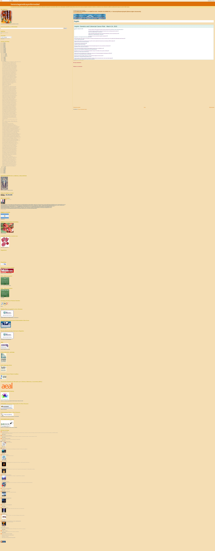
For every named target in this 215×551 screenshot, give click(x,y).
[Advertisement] (81, 99)
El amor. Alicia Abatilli (9, 442)
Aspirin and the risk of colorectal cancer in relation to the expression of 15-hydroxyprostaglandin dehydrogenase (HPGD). (92, 53)
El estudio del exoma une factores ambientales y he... (9, 71)
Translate (8, 38)
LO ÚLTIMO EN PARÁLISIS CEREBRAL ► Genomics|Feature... (11, 130)
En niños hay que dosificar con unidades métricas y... (9, 62)
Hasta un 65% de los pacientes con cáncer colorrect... (9, 150)
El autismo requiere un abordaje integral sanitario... (9, 89)
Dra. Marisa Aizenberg (5, 481)
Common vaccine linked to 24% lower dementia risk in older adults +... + (11, 439)
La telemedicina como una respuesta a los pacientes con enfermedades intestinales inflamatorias (19, 482)
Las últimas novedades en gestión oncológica (8, 98)
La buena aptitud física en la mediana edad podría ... (9, 64)
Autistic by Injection (5, 507)
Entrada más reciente (76, 107)
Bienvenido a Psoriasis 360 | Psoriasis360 (8, 537)
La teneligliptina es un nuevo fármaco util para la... (9, 160)
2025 (2, 43)
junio (3, 58)
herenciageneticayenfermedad (25, 4)
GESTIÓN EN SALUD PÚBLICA (7, 435)
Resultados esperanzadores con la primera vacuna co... (10, 101)
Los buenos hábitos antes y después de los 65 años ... (9, 153)
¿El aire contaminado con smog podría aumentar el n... (9, 112)
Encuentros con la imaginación (7, 504)
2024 (2, 44)
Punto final (3, 505)
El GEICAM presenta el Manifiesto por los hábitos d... (9, 110)
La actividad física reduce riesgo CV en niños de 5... (9, 87)
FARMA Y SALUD (4, 530)
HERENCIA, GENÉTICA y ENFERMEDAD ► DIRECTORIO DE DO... (11, 61)
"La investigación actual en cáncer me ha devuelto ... (9, 94)
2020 (2, 48)
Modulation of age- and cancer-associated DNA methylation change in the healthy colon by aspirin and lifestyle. (91, 50)
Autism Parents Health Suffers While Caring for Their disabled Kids (15, 508)
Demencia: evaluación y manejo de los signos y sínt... (9, 157)
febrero (3, 166)
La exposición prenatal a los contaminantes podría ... (9, 116)
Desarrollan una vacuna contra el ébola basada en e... (9, 151)
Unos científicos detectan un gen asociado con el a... (9, 111)
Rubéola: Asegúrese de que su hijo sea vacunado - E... (9, 164)
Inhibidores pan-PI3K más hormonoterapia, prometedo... (9, 95)
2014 (2, 168)
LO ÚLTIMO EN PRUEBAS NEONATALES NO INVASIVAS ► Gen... (11, 136)
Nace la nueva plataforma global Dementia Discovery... (9, 99)
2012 (2, 170)
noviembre (3, 54)
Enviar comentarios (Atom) (82, 109)
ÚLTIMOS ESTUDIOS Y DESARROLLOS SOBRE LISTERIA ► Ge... (11, 137)
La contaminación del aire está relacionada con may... (9, 109)
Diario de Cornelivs (5, 468)
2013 (2, 169)
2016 (2, 51)
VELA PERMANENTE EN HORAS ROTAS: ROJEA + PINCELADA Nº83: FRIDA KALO (17, 462)
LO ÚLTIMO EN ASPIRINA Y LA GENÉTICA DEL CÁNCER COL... (11, 135)
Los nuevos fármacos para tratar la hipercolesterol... (9, 149)
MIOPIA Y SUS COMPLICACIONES (11, 492)
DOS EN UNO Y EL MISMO (6, 489)
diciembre (3, 53)
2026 (2, 42)
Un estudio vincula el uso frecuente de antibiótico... (9, 113)
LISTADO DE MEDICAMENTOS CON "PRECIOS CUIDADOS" (10, 531)
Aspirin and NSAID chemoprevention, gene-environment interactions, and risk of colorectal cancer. (103, 33)
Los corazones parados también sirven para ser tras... (9, 141)
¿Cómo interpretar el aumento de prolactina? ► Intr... (9, 159)
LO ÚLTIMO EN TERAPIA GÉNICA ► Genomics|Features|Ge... (11, 131)
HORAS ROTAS (4, 461)
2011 (2, 171)
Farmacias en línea (4, 118)
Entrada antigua (211, 107)
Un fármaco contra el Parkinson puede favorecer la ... (9, 103)
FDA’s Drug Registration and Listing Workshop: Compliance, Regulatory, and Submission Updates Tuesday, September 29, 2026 (19, 436)
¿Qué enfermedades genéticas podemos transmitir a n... (10, 142)
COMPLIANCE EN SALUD (9, 455)
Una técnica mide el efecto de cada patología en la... (9, 72)
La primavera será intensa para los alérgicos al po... (9, 165)
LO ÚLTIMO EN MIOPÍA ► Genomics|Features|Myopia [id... (10, 128)
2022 (2, 46)
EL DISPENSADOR (5, 431)
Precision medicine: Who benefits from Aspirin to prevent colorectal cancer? (99, 29)
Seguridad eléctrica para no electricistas (7, 123)
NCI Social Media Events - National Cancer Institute (9, 86)
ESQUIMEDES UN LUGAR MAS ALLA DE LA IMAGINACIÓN (11, 521)
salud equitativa (8, 199)
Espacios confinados (5, 122)
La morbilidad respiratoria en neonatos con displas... (9, 145)
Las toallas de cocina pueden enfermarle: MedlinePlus (9, 66)
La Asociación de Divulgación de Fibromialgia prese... (9, 105)
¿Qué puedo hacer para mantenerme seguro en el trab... (10, 119)
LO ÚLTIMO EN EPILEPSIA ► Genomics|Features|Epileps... (10, 139)
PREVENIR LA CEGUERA (6, 491)
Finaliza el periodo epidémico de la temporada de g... (9, 96)
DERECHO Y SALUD (5, 454)
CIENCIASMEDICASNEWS (6, 438)
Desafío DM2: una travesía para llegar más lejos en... (9, 104)
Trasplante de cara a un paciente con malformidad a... (9, 88)
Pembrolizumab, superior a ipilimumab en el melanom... (9, 77)
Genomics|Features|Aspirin (77, 12)
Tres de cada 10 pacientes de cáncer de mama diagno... (10, 146)
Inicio (145, 107)
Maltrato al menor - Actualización (6, 84)
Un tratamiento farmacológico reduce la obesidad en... (9, 154)
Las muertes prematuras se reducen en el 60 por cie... (9, 114)
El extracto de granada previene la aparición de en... (9, 81)
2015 (2, 52)
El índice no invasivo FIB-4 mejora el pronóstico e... (9, 80)
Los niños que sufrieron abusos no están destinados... (9, 67)
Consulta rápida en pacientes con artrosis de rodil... (9, 91)
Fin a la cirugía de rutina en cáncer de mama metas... (9, 143)
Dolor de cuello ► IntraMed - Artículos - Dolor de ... (9, 158)
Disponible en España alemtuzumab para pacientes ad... (9, 148)
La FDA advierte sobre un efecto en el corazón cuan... (9, 117)
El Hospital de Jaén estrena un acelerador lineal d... (9, 73)
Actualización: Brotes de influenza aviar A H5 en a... (9, 163)
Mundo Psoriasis (4, 514)
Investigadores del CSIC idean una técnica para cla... (9, 82)
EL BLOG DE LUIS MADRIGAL (6, 488)
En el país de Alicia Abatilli (6, 441)
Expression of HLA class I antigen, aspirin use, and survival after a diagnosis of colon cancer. (88, 55)
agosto (3, 56)
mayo (3, 59)
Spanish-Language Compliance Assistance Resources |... (10, 121)
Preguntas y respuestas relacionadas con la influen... (9, 162)
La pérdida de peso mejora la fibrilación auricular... (9, 75)
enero (3, 167)
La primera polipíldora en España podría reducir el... (9, 107)
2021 (2, 47)
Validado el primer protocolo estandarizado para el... (9, 100)
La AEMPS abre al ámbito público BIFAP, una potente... (9, 76)
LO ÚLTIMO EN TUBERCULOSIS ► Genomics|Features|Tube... (11, 126)
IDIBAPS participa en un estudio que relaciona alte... (9, 78)
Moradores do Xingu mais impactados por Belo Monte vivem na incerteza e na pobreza (13, 528)
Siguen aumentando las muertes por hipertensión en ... (9, 68)
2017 (2, 50)
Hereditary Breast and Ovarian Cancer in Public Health (9, 132)
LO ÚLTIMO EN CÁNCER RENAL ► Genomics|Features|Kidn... (11, 134)
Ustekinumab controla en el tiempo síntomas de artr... (9, 90)
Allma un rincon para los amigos (7, 533)
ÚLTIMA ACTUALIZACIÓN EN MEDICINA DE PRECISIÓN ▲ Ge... (11, 140)
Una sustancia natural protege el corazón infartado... (9, 102)
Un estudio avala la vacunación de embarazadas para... (9, 144)
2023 (2, 45)
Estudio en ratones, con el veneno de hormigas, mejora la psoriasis (15, 515)
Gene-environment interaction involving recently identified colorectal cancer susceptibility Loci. (88, 48)
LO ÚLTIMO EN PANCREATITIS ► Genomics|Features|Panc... (10, 127)
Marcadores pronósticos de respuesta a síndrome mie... (10, 70)
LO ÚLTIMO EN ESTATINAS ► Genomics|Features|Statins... (10, 133)
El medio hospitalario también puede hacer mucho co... (9, 79)
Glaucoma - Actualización (5, 85)
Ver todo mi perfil (3, 209)
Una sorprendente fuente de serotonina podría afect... (9, 93)
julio (3, 57)
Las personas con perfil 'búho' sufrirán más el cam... (9, 63)
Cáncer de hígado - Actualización (6, 155)
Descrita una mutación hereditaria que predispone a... (9, 108)
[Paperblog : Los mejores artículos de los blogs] (3, 264)
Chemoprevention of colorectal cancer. (80, 43)
